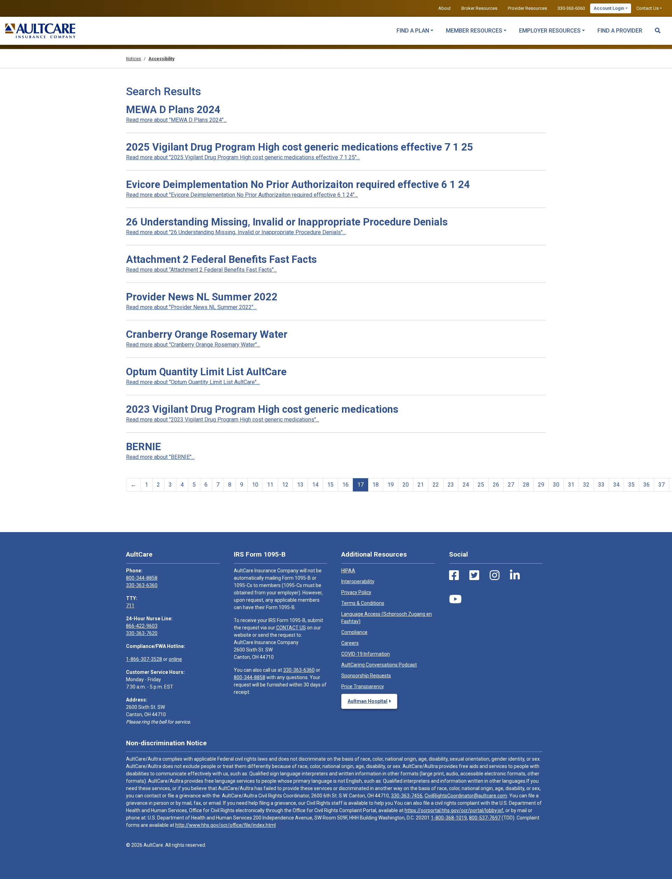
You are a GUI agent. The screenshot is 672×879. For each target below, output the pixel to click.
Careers (350, 643)
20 (405, 484)
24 (466, 484)
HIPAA (348, 570)
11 (270, 484)
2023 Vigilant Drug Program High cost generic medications (262, 409)
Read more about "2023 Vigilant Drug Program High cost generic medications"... (222, 419)
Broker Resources (479, 8)
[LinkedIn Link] (515, 575)
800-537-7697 (484, 818)
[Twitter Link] (474, 575)
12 (285, 484)
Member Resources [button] (474, 30)
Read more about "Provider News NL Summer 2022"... (191, 307)
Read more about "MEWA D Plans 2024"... (176, 120)
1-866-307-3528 (144, 659)
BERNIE (143, 447)
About (444, 8)
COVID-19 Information (365, 654)
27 (511, 484)
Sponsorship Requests (366, 675)
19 (390, 484)
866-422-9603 (142, 626)
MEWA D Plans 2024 (173, 110)
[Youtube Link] (455, 599)
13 (300, 484)
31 (571, 484)
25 (481, 484)
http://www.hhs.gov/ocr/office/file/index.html (225, 825)
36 (646, 484)
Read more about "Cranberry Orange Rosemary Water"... (193, 344)
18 (375, 484)
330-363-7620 (142, 633)
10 (255, 484)
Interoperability (357, 581)
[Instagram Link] (494, 575)
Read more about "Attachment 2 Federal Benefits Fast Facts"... (201, 269)
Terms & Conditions (362, 603)
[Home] (40, 31)
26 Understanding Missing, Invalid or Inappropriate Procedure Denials (287, 222)
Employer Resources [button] (550, 30)
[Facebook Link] (454, 575)
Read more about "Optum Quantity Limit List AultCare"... (193, 382)
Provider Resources (527, 8)
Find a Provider (619, 30)
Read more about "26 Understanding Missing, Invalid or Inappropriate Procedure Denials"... (236, 232)
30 (556, 484)
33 (601, 484)
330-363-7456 (406, 795)
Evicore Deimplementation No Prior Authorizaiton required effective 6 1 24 (298, 184)
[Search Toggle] (657, 27)
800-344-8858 (142, 578)
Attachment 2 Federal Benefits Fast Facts (221, 259)
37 (661, 484)
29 (541, 484)
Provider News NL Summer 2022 (202, 297)
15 (330, 484)
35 (631, 484)
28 (526, 484)
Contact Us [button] (647, 8)
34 (616, 484)
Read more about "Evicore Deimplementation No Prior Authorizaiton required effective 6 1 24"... (242, 194)
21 (421, 484)
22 (436, 484)
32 (586, 484)
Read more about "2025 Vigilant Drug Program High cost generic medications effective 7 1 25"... (243, 157)
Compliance (354, 632)
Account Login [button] (609, 8)
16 (345, 484)
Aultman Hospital (367, 701)
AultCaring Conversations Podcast (379, 665)
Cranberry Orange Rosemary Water (206, 334)
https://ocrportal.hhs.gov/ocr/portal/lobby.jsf (454, 810)
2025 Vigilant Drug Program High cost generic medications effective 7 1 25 (299, 147)
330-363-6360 (571, 8)
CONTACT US (291, 627)
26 (496, 484)
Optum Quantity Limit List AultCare (206, 372)
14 (315, 484)
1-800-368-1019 (449, 818)
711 (130, 605)
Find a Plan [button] (413, 30)
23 (451, 484)
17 (360, 484)
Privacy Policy (356, 592)
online (175, 659)
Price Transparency (362, 686)
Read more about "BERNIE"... (160, 457)
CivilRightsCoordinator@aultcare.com (466, 795)
